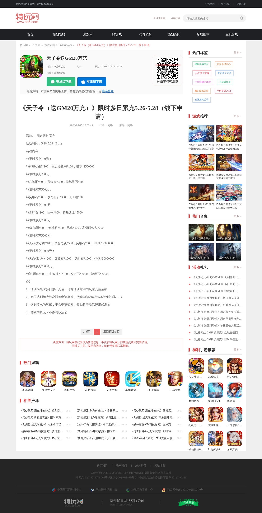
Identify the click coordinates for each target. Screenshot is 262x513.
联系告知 (108, 91)
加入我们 (140, 465)
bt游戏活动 (65, 45)
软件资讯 (225, 3)
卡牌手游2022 (224, 90)
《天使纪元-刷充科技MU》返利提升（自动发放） (217, 277)
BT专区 (36, 45)
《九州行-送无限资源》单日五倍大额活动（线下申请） (217, 325)
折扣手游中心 (224, 64)
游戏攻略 (59, 34)
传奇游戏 (145, 34)
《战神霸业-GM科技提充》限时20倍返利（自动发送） (217, 339)
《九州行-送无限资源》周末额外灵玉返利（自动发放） (217, 311)
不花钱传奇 (225, 82)
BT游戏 (117, 34)
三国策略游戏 (201, 99)
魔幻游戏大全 (201, 90)
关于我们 (102, 465)
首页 (30, 34)
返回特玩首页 (111, 331)
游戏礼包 (241, 3)
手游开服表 (159, 18)
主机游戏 (232, 34)
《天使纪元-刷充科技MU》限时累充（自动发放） (217, 291)
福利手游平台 (201, 64)
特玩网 (24, 45)
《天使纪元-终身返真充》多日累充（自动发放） (217, 298)
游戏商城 (175, 18)
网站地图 (159, 465)
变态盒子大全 (224, 73)
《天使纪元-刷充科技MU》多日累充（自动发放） (217, 284)
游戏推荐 (203, 34)
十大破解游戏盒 (203, 82)
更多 (236, 52)
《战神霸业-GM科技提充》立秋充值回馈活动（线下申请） (217, 332)
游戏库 (87, 34)
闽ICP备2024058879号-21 (123, 477)
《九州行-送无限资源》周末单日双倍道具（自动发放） (217, 318)
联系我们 (121, 465)
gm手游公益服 (202, 73)
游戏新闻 (210, 3)
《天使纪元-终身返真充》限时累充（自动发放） (217, 305)
